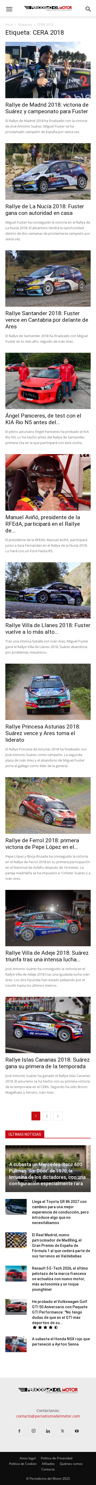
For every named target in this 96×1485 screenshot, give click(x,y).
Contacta (48, 1469)
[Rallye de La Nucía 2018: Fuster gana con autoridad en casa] (48, 171)
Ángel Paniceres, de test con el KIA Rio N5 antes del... (43, 419)
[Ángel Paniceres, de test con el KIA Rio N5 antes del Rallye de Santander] (48, 381)
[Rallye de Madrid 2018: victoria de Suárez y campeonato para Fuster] (48, 70)
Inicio (9, 24)
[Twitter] (62, 1431)
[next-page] (57, 1116)
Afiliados (48, 1463)
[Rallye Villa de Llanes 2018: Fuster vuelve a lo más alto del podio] (48, 590)
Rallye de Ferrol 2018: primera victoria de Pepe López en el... (42, 843)
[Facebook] (19, 1431)
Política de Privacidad (56, 1458)
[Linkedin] (48, 1431)
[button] (9, 9)
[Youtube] (76, 1431)
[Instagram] (33, 1431)
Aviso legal (28, 1458)
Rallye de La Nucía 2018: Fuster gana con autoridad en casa (44, 209)
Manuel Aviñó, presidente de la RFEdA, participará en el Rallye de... (42, 524)
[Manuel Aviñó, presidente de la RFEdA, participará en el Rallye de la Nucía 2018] (48, 482)
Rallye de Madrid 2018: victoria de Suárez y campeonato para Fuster (47, 108)
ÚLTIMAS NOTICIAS (25, 1134)
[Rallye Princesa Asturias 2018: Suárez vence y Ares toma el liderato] (48, 692)
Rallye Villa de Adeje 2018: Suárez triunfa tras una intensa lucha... (47, 956)
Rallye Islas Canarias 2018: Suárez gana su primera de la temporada (47, 1063)
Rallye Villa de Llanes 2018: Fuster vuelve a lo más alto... (47, 628)
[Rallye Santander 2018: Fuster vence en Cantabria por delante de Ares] (48, 278)
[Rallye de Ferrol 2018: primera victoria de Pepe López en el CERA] (48, 805)
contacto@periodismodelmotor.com (48, 1416)
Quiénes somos (71, 1463)
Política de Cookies (23, 1463)
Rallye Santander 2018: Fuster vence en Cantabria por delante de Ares (46, 320)
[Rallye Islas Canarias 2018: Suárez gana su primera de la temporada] (48, 1025)
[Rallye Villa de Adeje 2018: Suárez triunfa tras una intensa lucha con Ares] (48, 918)
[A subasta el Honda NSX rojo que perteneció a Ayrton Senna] (16, 1344)
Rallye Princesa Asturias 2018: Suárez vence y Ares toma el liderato (42, 733)
